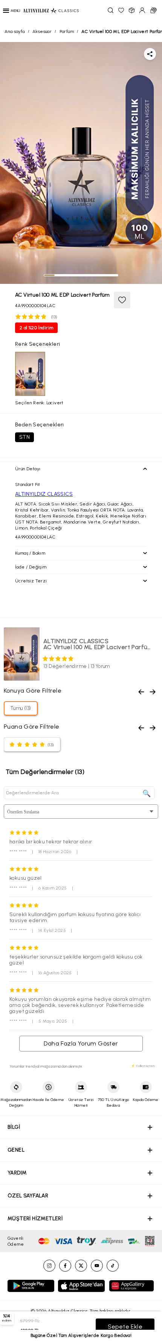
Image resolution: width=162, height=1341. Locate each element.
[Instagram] (49, 1266)
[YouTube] (97, 1266)
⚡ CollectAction (142, 1066)
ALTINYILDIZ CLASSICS (44, 494)
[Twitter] (81, 1266)
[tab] (49, 275)
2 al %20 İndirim (36, 327)
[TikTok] (113, 1266)
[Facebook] (65, 1266)
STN (24, 437)
